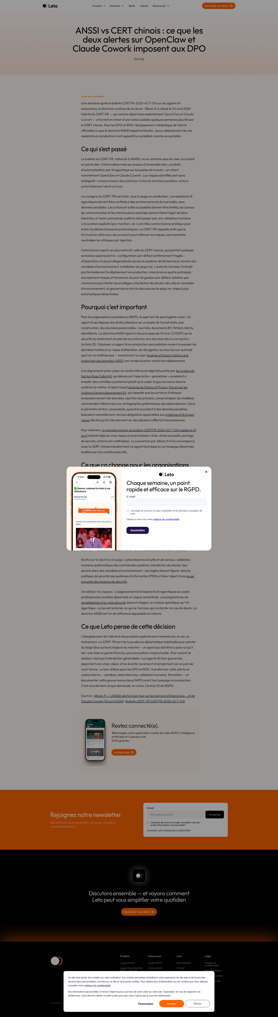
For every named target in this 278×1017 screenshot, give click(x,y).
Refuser (198, 1003)
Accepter (171, 1003)
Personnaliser (145, 1003)
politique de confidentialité (97, 985)
